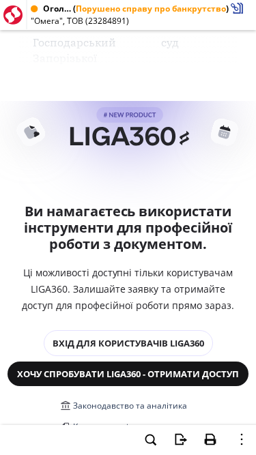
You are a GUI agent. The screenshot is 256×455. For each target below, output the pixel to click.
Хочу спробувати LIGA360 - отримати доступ (128, 374)
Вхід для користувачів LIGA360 (128, 343)
